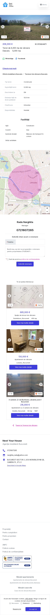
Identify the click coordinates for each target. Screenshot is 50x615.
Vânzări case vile (25, 588)
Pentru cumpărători (10, 532)
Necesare (15, 603)
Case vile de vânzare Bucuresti (25, 591)
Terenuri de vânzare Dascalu (36, 74)
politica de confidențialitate (30, 259)
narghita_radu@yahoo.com (17, 455)
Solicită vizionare (25, 264)
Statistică (26, 603)
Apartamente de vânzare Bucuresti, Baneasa (25, 583)
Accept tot (33, 609)
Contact (5, 539)
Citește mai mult (9, 68)
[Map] (25, 182)
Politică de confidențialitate (13, 552)
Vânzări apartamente (25, 577)
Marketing (37, 603)
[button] (3, 26)
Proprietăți (7, 529)
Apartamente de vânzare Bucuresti (25, 580)
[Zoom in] (47, 208)
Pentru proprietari (9, 536)
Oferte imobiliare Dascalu (12, 74)
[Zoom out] (47, 211)
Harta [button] (46, 37)
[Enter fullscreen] (47, 153)
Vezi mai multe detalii (25, 323)
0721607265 (25, 230)
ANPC (5, 545)
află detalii (29, 599)
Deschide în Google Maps (16, 465)
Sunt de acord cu (24, 259)
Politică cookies (9, 548)
